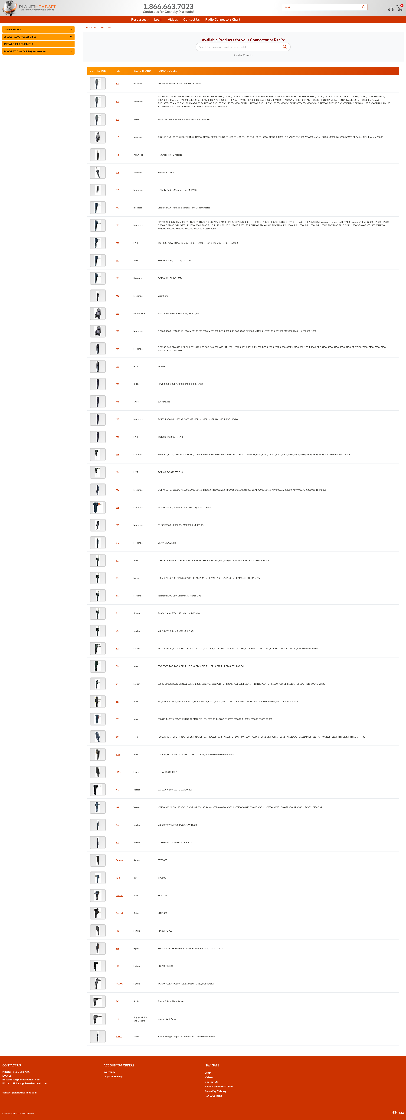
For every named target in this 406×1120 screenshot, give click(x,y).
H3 (117, 966)
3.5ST (119, 1036)
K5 (117, 172)
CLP (118, 542)
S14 (118, 754)
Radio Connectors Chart (222, 19)
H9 (117, 948)
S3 (117, 666)
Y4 (117, 807)
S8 (117, 736)
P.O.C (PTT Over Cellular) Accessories (25, 51)
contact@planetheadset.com (19, 1092)
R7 (117, 190)
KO (117, 1019)
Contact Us (191, 19)
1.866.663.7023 (168, 7)
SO (117, 1001)
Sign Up (118, 1076)
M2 (117, 295)
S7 (117, 719)
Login (158, 19)
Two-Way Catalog (215, 1091)
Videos (173, 19)
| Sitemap (30, 1113)
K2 (117, 137)
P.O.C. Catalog (213, 1095)
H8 (117, 930)
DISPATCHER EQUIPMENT (18, 44)
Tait (118, 877)
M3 (117, 313)
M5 (117, 384)
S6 (117, 701)
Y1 (117, 789)
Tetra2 (119, 913)
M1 (117, 207)
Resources (139, 19)
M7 (117, 489)
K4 (117, 154)
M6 (117, 454)
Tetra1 (119, 895)
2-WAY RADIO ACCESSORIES (20, 36)
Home (85, 27)
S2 (117, 648)
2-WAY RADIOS (12, 29)
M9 (117, 525)
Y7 (117, 842)
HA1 (118, 772)
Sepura (119, 860)
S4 (117, 683)
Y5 (117, 825)
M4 (117, 348)
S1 (117, 560)
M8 (117, 507)
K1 (117, 83)
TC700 (119, 983)
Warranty (109, 1071)
